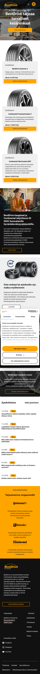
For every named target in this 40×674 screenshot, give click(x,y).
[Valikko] (34, 20)
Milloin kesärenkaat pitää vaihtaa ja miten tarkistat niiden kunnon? (19, 470)
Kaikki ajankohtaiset (32, 419)
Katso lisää (12, 266)
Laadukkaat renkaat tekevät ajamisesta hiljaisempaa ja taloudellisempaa (15, 444)
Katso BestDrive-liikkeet (16, 620)
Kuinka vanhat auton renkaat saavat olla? (16, 494)
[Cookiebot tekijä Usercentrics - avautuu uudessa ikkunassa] (30, 311)
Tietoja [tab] (33, 316)
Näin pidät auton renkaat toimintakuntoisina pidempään (17, 457)
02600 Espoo (8, 639)
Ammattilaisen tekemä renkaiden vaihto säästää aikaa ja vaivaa (18, 431)
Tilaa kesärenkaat (20, 46)
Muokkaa (19, 355)
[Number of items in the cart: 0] (28, 20)
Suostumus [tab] (7, 316)
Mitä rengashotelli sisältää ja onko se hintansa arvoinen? (18, 482)
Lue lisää (19, 12)
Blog (13, 427)
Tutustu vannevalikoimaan (20, 408)
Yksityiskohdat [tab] (20, 316)
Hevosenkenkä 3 (9, 636)
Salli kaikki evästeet (20, 349)
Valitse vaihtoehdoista (20, 97)
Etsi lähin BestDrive (20, 52)
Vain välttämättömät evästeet (20, 361)
